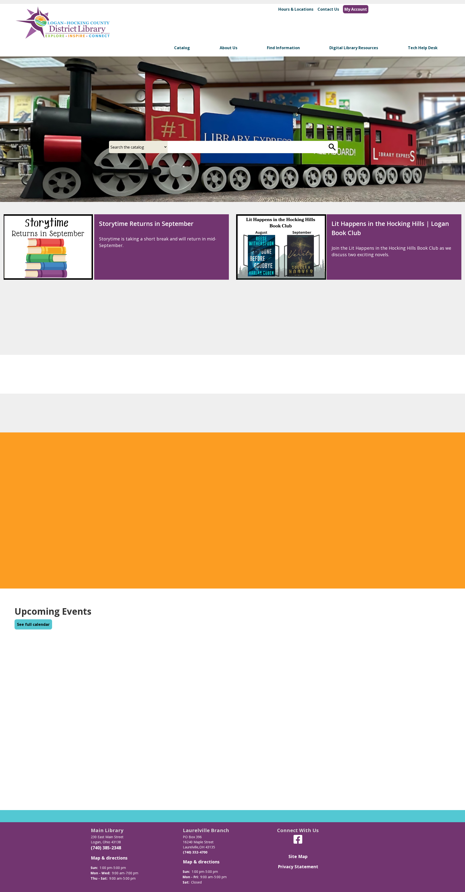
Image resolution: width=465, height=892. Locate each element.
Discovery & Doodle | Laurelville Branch (156, 330)
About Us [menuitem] (228, 47)
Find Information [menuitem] (283, 47)
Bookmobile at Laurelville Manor (223, 721)
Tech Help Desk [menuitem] (423, 47)
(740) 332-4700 (195, 852)
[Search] (332, 147)
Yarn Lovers (47, 673)
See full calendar (33, 624)
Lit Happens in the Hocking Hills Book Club (234, 673)
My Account (355, 9)
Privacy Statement (298, 866)
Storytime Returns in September (146, 223)
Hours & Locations (295, 9)
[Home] (63, 27)
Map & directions (109, 858)
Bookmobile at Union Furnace (370, 721)
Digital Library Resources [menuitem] (353, 47)
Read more (252, 551)
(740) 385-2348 (106, 848)
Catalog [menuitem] (182, 47)
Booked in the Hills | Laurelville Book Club (393, 330)
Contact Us (328, 9)
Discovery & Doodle (55, 721)
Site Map (298, 856)
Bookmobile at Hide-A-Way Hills (372, 673)
